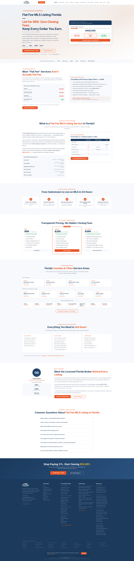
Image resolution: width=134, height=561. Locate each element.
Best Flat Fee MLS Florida (90, 338)
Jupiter (62, 519)
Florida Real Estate (26, 503)
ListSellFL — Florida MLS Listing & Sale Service (53, 355)
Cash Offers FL (99, 521)
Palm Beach (102, 544)
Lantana (62, 545)
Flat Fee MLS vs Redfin (101, 534)
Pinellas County (64, 508)
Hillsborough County (65, 497)
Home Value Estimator (29, 345)
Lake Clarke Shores (104, 545)
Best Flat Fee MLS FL (100, 489)
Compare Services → (48, 50)
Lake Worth (89, 542)
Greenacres (89, 544)
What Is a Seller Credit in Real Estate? (85, 500)
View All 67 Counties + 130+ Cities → (67, 311)
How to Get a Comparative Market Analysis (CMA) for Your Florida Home (86, 504)
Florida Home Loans (26, 504)
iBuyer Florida (99, 519)
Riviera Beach (51, 545)
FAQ (104, 2)
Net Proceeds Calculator (30, 341)
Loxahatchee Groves (39, 547)
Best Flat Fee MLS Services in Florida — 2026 (85, 496)
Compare (77, 2)
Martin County (64, 493)
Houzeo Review (88, 341)
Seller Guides (83, 2)
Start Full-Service (97, 250)
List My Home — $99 (58, 472)
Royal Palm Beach (39, 544)
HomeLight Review (100, 529)
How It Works (61, 2)
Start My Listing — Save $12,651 (90, 40)
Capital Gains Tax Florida (30, 343)
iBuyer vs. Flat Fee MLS (89, 347)
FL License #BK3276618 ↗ (36, 382)
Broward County (64, 489)
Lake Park (24, 547)
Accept (83, 553)
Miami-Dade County (65, 490)
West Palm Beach (64, 518)
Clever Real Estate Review (90, 345)
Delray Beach (63, 542)
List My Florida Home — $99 (31, 50)
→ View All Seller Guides (60, 349)
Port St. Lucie (64, 523)
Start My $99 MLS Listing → (79, 158)
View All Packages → (75, 473)
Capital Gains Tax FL (100, 505)
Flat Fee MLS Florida (100, 487)
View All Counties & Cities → (66, 525)
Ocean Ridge (50, 547)
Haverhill (75, 547)
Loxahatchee (50, 544)
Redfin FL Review (100, 531)
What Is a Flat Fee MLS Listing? (85, 498)
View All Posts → (82, 510)
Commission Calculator (29, 339)
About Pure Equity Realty (62, 396)
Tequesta (37, 545)
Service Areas (90, 2)
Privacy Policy (52, 553)
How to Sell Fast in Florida (60, 338)
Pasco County (64, 510)
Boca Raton (63, 516)
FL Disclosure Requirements (60, 345)
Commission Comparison (101, 500)
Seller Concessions (100, 516)
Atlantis (88, 545)
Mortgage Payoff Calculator (102, 502)
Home (55, 2)
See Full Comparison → (30, 107)
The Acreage (63, 544)
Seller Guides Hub (47, 493)
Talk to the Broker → (79, 396)
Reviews (96, 2)
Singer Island (63, 547)
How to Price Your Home (60, 339)
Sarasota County (64, 500)
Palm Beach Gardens (52, 542)
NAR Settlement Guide (59, 341)
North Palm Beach (77, 544)
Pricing (66, 2)
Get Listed (41, 2)
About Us (45, 498)
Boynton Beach (64, 521)
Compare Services (47, 490)
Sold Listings (46, 496)
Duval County (64, 511)
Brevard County (64, 513)
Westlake (24, 545)
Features (71, 2)
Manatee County (64, 501)
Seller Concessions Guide (60, 347)
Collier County (64, 505)
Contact (108, 2)
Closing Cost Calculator (101, 496)
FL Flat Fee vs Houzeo (101, 533)
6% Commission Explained (102, 518)
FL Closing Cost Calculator (30, 338)
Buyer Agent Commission (60, 343)
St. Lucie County (64, 492)
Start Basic (37, 250)
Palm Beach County (65, 487)
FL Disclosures (99, 515)
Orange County (64, 498)
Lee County (63, 503)
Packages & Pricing (47, 489)
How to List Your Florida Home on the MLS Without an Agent (86, 487)
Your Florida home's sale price (77, 26)
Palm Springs (76, 545)
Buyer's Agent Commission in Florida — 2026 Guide (85, 490)
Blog (101, 2)
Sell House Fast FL (100, 510)
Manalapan (89, 547)
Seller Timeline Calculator (101, 503)
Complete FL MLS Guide (90, 339)
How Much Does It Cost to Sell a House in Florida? (86, 507)
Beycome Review (88, 343)
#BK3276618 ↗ (56, 54)
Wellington (24, 544)
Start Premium (67, 250)
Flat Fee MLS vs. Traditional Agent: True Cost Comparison (86, 493)
